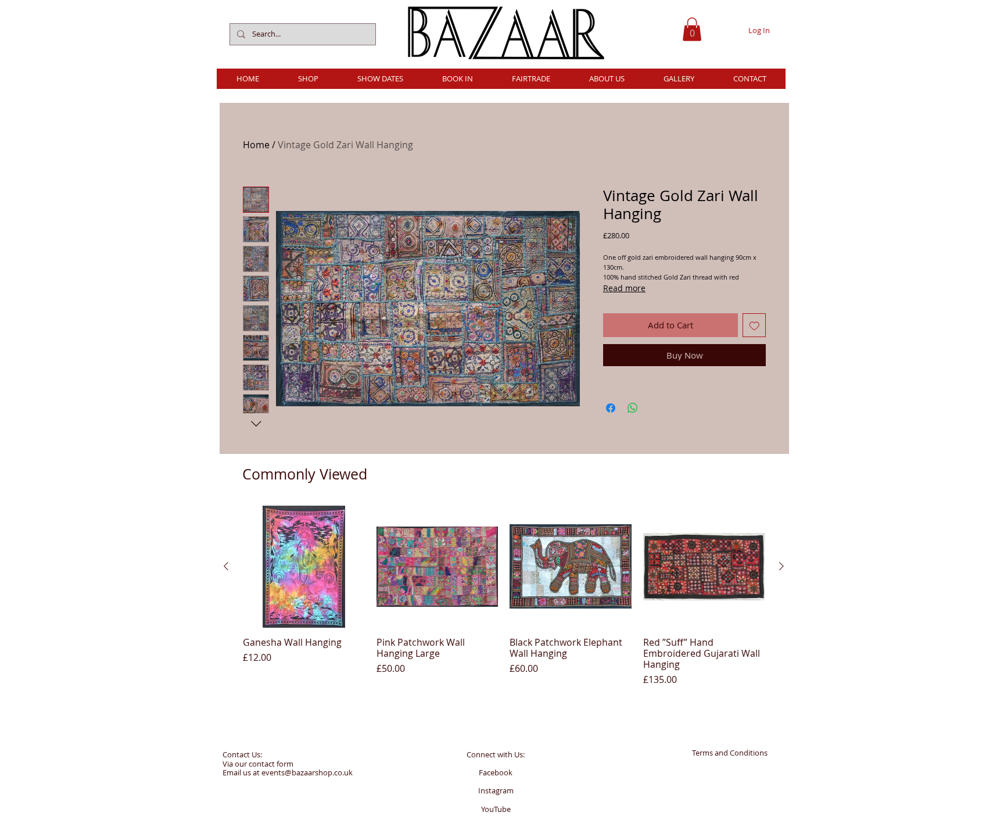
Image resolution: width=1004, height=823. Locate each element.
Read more (624, 288)
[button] (692, 29)
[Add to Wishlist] (754, 325)
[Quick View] (304, 567)
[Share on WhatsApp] (633, 408)
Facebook (495, 772)
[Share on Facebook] (611, 408)
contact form (271, 763)
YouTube (496, 809)
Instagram (496, 790)
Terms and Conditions (730, 752)
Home (256, 144)
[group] (503, 596)
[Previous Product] (226, 566)
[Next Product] (781, 566)
